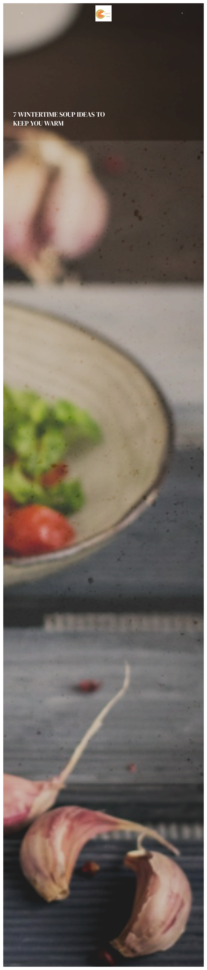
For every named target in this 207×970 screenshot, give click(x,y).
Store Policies (194, 13)
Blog (190, 13)
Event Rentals (17, 13)
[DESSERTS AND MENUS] (21, 13)
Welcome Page (13, 13)
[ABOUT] (182, 13)
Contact (186, 13)
